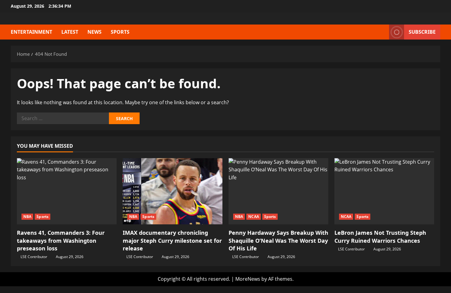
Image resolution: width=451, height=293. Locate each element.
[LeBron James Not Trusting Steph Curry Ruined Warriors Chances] (384, 191)
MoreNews (247, 279)
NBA (27, 216)
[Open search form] (382, 32)
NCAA (253, 216)
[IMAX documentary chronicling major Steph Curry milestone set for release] (172, 191)
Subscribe (422, 32)
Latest (69, 32)
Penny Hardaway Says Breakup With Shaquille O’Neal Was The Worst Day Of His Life (278, 240)
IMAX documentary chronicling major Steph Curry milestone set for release (172, 240)
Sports (120, 32)
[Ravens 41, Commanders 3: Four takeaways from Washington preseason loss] (67, 191)
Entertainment (31, 32)
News (94, 32)
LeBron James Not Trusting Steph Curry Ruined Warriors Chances (380, 236)
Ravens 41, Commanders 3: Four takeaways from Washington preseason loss (61, 240)
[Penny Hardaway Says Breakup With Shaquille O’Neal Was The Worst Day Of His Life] (278, 191)
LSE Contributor (34, 256)
